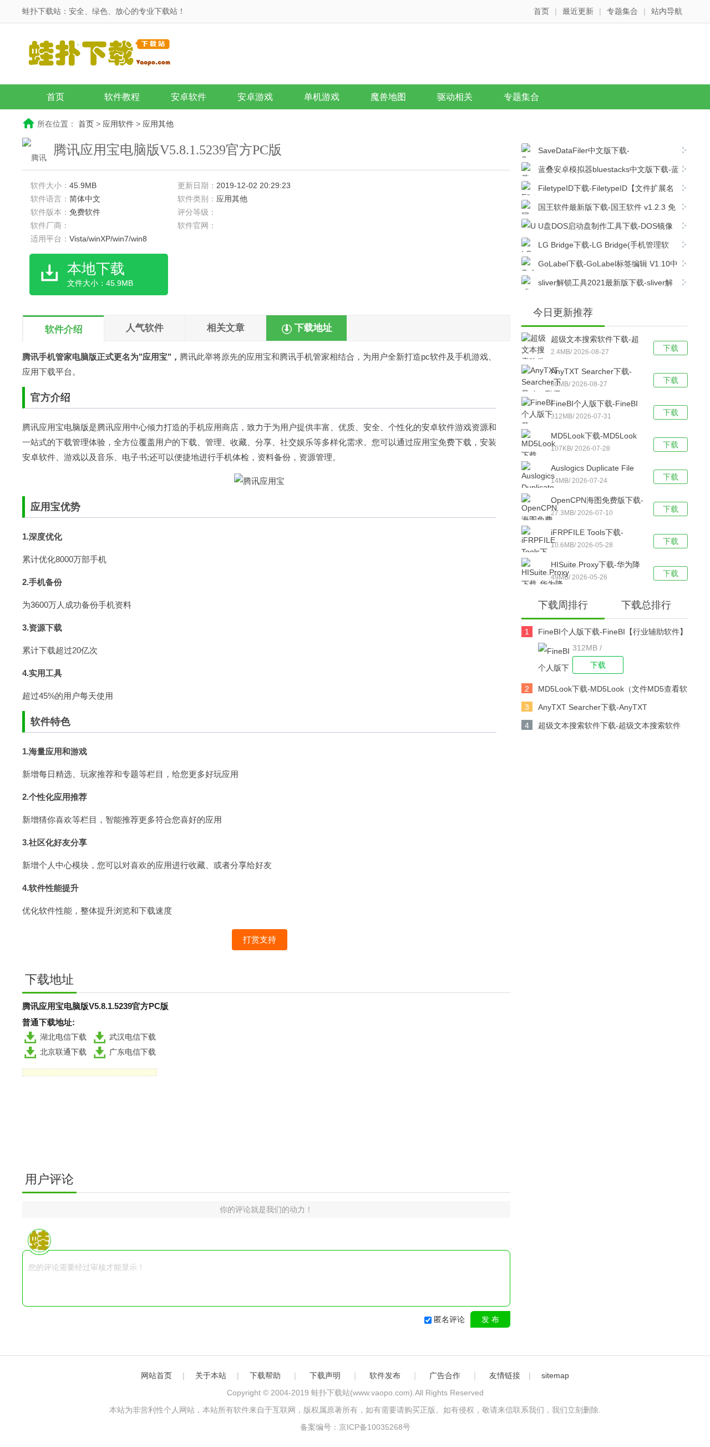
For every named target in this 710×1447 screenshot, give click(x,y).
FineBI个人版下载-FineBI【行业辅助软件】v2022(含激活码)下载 (594, 404)
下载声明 (325, 1375)
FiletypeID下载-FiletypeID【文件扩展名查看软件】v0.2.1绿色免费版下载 (597, 189)
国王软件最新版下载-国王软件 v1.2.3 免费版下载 (598, 208)
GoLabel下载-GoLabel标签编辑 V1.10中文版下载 (599, 265)
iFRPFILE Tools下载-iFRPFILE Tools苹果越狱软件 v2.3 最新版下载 (593, 533)
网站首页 (156, 1375)
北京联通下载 (63, 1051)
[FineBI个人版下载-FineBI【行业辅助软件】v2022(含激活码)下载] (555, 658)
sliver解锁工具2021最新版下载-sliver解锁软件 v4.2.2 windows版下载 (597, 284)
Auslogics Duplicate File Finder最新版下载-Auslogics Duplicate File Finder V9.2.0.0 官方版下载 (594, 469)
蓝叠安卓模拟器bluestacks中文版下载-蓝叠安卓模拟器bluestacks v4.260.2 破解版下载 (600, 171)
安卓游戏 (255, 97)
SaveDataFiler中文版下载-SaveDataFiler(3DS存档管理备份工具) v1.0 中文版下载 (596, 152)
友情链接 (504, 1375)
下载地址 (313, 327)
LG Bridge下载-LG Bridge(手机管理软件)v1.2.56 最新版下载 (595, 246)
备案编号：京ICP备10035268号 (355, 1427)
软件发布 (384, 1375)
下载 (670, 348)
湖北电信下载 (63, 1036)
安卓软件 (188, 97)
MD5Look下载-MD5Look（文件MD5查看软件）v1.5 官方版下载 (594, 436)
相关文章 (226, 327)
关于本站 (210, 1375)
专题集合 (622, 11)
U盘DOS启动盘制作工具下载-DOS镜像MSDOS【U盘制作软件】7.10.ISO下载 (597, 227)
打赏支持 (259, 939)
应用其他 (158, 123)
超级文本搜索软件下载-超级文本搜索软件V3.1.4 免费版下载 (595, 340)
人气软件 (145, 327)
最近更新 (578, 11)
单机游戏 (321, 97)
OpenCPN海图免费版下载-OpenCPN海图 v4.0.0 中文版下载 (597, 501)
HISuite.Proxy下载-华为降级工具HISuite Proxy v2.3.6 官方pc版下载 (595, 565)
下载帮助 (265, 1375)
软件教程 (122, 97)
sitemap (555, 1375)
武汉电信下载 (132, 1036)
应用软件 (118, 123)
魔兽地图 (388, 97)
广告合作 (444, 1375)
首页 (541, 11)
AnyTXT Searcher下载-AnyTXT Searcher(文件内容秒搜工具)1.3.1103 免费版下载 (596, 372)
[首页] (108, 55)
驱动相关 (455, 97)
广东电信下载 (132, 1051)
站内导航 (666, 11)
